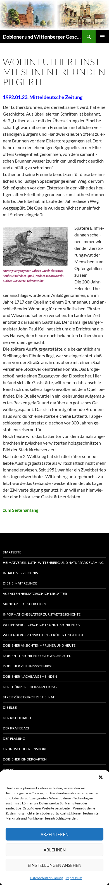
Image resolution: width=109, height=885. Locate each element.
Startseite (12, 552)
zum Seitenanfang (20, 510)
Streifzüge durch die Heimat (28, 697)
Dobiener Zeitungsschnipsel (28, 666)
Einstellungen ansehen (54, 865)
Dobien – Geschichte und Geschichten (37, 656)
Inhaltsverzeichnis (20, 573)
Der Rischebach (17, 718)
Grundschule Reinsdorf (25, 749)
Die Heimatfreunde (20, 583)
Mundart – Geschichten (24, 604)
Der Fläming (14, 738)
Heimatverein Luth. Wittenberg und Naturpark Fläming (53, 562)
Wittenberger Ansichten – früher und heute (43, 635)
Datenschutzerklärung (46, 878)
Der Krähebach (16, 728)
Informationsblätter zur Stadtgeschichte (41, 614)
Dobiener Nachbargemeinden (30, 676)
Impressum (74, 878)
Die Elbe (10, 707)
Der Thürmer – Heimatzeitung (30, 687)
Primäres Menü (102, 36)
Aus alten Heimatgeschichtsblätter (35, 593)
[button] (100, 777)
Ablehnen (55, 849)
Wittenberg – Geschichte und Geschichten (41, 625)
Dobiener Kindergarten (25, 759)
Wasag (9, 769)
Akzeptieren (54, 834)
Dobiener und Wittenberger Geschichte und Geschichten (42, 37)
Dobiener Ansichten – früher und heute (39, 645)
